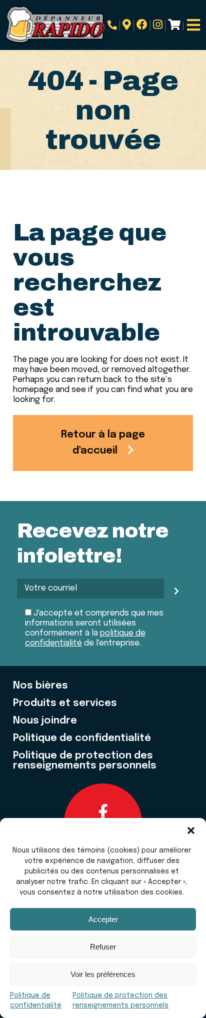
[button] (191, 831)
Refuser (103, 946)
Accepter (103, 919)
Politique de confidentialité (82, 739)
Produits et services (65, 703)
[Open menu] (193, 25)
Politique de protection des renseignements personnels (84, 761)
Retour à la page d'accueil (103, 443)
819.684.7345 (114, 25)
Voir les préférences (103, 974)
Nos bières (40, 686)
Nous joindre (45, 721)
